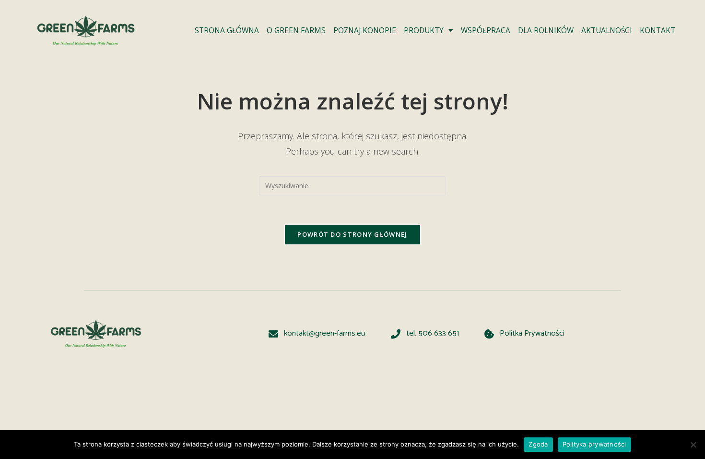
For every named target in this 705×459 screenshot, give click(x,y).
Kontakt (657, 30)
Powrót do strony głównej (352, 234)
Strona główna (227, 30)
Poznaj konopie (364, 30)
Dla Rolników (546, 30)
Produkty (424, 30)
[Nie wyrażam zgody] (693, 444)
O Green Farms (296, 30)
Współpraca (485, 30)
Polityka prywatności (594, 444)
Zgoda (538, 444)
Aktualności (606, 30)
